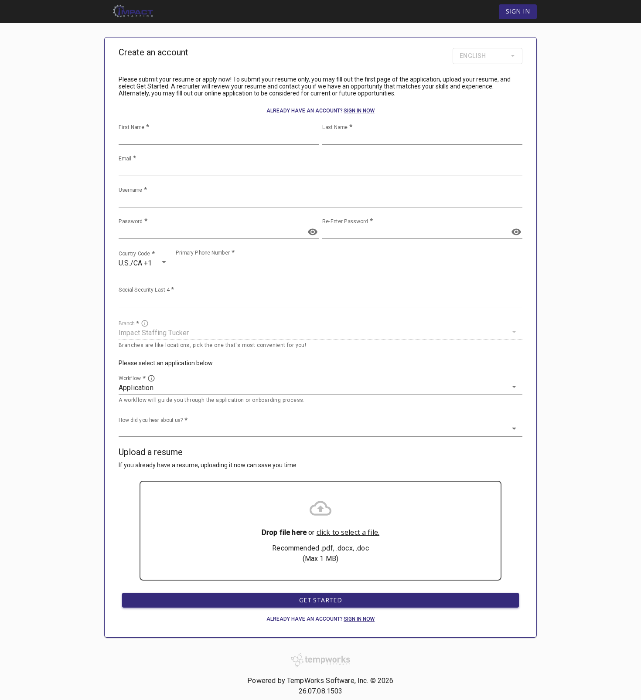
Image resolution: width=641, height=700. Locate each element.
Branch (126, 323)
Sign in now (359, 111)
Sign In (518, 11)
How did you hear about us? (151, 420)
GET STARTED (320, 600)
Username (130, 190)
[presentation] (320, 531)
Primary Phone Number (203, 253)
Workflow (130, 378)
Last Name (335, 127)
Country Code (134, 254)
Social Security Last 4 (144, 290)
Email (125, 159)
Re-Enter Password (345, 221)
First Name (131, 127)
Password (131, 221)
